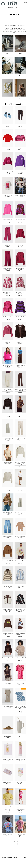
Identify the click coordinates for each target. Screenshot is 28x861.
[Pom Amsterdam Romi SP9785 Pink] (7, 306)
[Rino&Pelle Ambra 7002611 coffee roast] (7, 648)
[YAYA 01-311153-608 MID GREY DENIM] (7, 428)
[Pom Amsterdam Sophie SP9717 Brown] (7, 623)
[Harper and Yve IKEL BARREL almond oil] (7, 379)
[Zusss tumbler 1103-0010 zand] (20, 725)
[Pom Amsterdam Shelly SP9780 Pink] (7, 355)
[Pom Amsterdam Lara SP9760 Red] (7, 258)
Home (9, 7)
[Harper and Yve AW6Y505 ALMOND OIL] (20, 550)
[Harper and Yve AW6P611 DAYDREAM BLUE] (20, 575)
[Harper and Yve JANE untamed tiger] (20, 404)
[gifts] (7, 88)
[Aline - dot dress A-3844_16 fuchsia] (20, 672)
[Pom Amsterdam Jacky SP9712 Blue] (7, 526)
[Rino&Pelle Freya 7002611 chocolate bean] (7, 672)
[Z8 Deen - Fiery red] (7, 138)
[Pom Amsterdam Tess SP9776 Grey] (7, 185)
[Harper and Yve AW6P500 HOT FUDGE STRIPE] (7, 575)
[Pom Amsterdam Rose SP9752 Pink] (7, 209)
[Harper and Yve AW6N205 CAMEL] (7, 550)
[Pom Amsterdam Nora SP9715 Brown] (20, 355)
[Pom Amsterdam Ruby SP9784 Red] (20, 258)
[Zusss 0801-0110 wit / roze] (7, 749)
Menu (25, 2)
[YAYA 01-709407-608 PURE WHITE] (20, 478)
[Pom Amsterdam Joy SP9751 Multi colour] (20, 306)
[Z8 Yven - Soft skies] (7, 115)
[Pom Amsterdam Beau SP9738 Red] (7, 282)
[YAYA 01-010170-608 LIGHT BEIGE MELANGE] (7, 452)
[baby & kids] (20, 88)
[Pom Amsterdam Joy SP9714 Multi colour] (20, 623)
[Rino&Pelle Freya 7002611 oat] (20, 648)
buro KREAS (20, 857)
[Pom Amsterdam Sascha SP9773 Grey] (20, 185)
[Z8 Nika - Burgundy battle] (20, 138)
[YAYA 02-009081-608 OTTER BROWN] (7, 502)
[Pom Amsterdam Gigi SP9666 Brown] (20, 331)
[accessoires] (7, 65)
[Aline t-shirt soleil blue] (7, 824)
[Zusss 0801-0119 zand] (7, 772)
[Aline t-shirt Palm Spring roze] (20, 824)
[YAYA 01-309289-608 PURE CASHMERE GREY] (20, 428)
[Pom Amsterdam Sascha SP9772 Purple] (20, 161)
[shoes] (20, 43)
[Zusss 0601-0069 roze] (20, 749)
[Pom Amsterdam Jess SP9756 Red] (7, 234)
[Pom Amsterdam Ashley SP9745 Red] (7, 161)
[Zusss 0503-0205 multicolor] (20, 772)
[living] (20, 65)
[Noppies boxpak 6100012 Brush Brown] (20, 526)
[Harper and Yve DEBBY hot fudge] (7, 404)
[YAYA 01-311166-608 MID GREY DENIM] (20, 502)
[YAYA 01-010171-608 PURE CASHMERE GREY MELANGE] (20, 452)
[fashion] (7, 43)
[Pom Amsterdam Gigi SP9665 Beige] (7, 599)
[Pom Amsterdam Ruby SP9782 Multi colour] (20, 209)
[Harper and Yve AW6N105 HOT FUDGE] (20, 379)
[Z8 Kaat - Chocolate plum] (20, 115)
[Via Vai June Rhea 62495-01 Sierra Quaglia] (7, 725)
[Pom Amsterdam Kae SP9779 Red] (20, 234)
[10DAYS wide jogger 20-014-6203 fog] (7, 696)
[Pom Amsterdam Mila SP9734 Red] (20, 282)
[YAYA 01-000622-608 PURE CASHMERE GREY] (7, 478)
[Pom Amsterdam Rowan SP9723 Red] (7, 331)
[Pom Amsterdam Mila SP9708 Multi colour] (20, 599)
